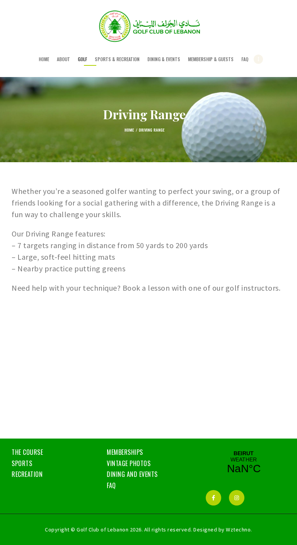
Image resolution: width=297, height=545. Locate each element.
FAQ (111, 485)
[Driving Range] (38, 333)
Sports (22, 463)
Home (129, 130)
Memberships (125, 452)
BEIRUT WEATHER (243, 462)
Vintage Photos (128, 463)
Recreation (27, 474)
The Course (27, 452)
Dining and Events (132, 474)
